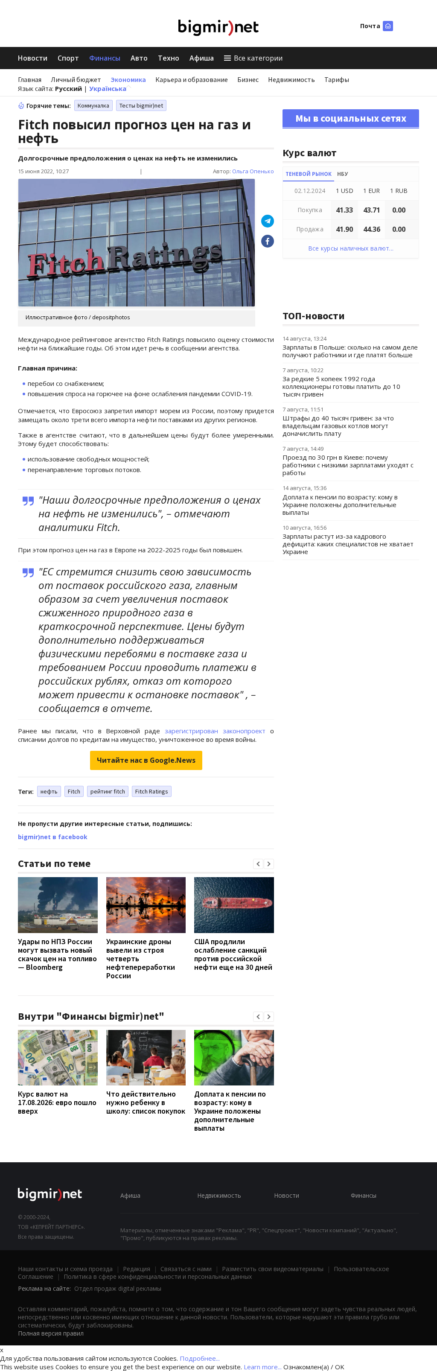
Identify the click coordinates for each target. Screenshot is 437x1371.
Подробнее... (200, 1358)
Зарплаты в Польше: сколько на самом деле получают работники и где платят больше (350, 351)
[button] (258, 864)
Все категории (258, 58)
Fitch (74, 791)
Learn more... (263, 1366)
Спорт (68, 58)
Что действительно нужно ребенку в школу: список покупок (145, 1102)
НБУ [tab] (342, 174)
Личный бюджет (76, 79)
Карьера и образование (191, 79)
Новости (32, 58)
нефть (49, 791)
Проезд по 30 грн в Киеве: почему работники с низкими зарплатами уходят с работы (348, 465)
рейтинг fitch (107, 791)
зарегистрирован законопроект (215, 730)
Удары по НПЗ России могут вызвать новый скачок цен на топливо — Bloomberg (57, 954)
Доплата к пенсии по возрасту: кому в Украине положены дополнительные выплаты (230, 1111)
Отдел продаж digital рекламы (117, 1288)
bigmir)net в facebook (52, 837)
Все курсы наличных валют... (351, 248)
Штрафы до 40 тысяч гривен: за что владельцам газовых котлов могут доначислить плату (338, 426)
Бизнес (248, 79)
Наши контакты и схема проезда (65, 1269)
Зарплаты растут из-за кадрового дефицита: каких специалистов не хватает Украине (348, 544)
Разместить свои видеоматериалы (272, 1269)
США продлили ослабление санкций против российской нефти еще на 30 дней (233, 954)
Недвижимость (291, 79)
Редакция (136, 1269)
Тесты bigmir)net (141, 105)
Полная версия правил (51, 1333)
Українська (107, 88)
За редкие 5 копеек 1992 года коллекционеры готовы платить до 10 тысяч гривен (341, 386)
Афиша (201, 58)
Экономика (128, 79)
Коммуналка (93, 105)
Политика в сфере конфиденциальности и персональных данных (158, 1276)
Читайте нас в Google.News (146, 760)
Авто (139, 58)
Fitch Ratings (151, 791)
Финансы (104, 58)
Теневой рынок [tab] (309, 174)
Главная (29, 79)
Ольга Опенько (253, 171)
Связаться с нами (186, 1269)
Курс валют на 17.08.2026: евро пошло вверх (57, 1102)
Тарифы (336, 79)
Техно (168, 58)
